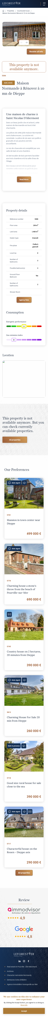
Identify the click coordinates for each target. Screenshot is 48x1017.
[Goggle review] (24, 929)
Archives (10, 971)
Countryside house (23, 11)
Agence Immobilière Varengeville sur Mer (22, 984)
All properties (14, 439)
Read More (24, 179)
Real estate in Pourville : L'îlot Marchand (22, 966)
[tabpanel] (24, 34)
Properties (10, 11)
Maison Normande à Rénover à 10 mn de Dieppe (18, 13)
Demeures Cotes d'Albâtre (16, 980)
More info (24, 1005)
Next (26, 42)
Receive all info (36, 51)
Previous (21, 42)
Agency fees (24, 300)
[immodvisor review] (24, 910)
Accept (24, 1011)
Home (3, 11)
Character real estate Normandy (19, 975)
